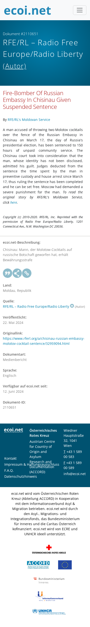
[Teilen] (17, 273)
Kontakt (10, 458)
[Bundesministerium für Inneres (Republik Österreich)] (48, 580)
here (13, 202)
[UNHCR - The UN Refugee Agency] (49, 611)
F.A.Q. (9, 470)
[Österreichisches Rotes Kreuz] (49, 549)
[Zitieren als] (7, 273)
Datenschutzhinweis (20, 476)
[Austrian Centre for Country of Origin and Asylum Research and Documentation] (38, 564)
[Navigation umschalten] (79, 10)
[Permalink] (27, 273)
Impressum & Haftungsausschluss (31, 464)
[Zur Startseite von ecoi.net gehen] (28, 10)
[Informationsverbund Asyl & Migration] (49, 596)
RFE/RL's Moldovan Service (29, 119)
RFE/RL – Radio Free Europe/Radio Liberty (36, 306)
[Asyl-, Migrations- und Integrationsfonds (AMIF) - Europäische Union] (65, 564)
